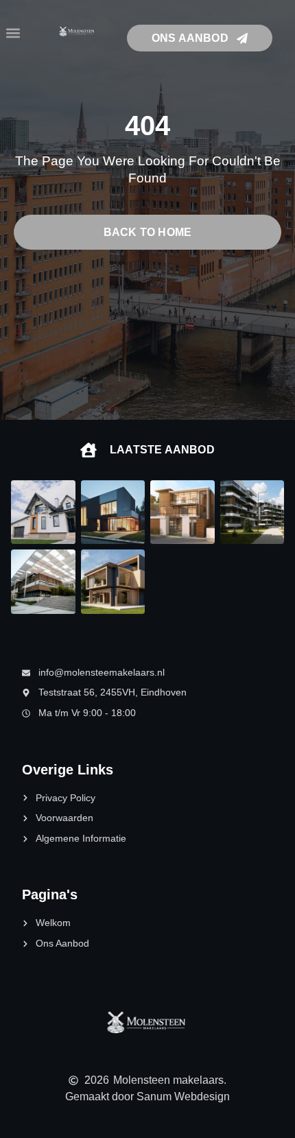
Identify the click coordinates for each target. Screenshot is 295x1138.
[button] (12, 32)
